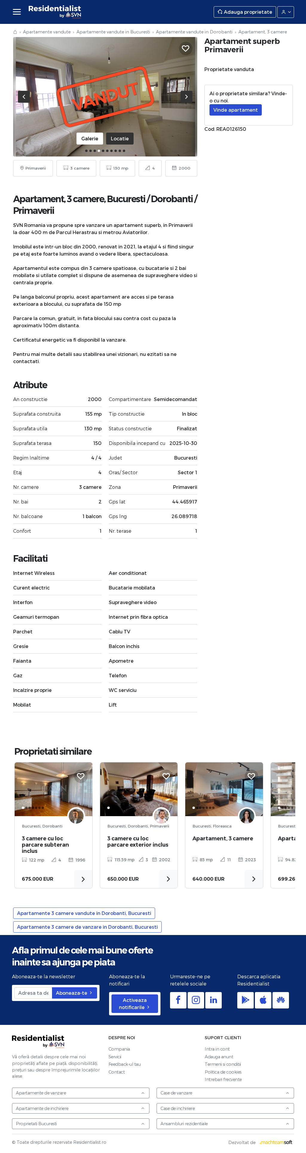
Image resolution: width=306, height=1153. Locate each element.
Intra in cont (217, 1048)
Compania (119, 1048)
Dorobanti (172, 199)
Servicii (114, 1056)
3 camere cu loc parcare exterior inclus (137, 841)
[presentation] (24, 97)
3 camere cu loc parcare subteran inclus (45, 844)
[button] (86, 151)
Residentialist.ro (55, 12)
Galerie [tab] (89, 138)
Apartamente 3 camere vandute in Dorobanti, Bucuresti (84, 913)
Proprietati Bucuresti (36, 1123)
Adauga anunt (219, 1056)
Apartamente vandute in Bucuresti (113, 31)
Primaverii (33, 210)
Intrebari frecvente (223, 1079)
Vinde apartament (235, 110)
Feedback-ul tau (124, 1064)
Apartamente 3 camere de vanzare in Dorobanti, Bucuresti (87, 927)
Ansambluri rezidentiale (184, 1123)
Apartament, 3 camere (222, 838)
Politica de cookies (223, 1071)
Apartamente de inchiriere (42, 1108)
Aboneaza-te (72, 993)
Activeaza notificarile (133, 1003)
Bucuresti (126, 199)
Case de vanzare (176, 1092)
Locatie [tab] (120, 138)
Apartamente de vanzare (41, 1092)
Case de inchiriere (177, 1108)
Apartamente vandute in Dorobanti (194, 31)
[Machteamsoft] (276, 1142)
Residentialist (38, 1041)
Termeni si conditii (223, 1064)
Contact (116, 1071)
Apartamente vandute (47, 31)
